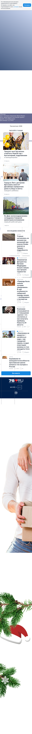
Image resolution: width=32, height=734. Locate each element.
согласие (16, 7)
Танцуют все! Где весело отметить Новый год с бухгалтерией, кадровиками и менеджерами (15, 154)
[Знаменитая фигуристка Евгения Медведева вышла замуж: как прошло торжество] (8, 266)
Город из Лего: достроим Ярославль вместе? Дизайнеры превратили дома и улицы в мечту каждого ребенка (14, 187)
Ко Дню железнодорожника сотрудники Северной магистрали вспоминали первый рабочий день (15, 219)
